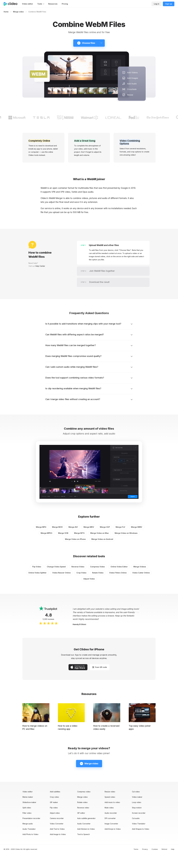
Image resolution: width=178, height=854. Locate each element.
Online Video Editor (119, 566)
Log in (156, 4)
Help (172, 849)
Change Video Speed (56, 566)
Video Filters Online (118, 573)
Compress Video (97, 566)
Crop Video (81, 573)
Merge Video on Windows (126, 533)
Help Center (40, 266)
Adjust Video (89, 579)
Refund (164, 849)
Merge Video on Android (102, 539)
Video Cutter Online (141, 573)
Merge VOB (63, 533)
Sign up (168, 4)
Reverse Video (77, 566)
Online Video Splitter (37, 573)
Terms (136, 849)
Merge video (18, 12)
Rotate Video (97, 573)
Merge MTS (79, 533)
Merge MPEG (46, 533)
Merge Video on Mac (99, 533)
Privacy (145, 849)
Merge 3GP (105, 527)
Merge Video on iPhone (75, 539)
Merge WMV (136, 527)
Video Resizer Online (61, 573)
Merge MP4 (41, 527)
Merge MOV (57, 527)
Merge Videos (139, 566)
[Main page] (12, 4)
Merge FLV (120, 527)
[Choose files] (101, 43)
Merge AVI (73, 527)
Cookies (155, 849)
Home (6, 12)
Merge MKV (89, 527)
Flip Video (36, 566)
